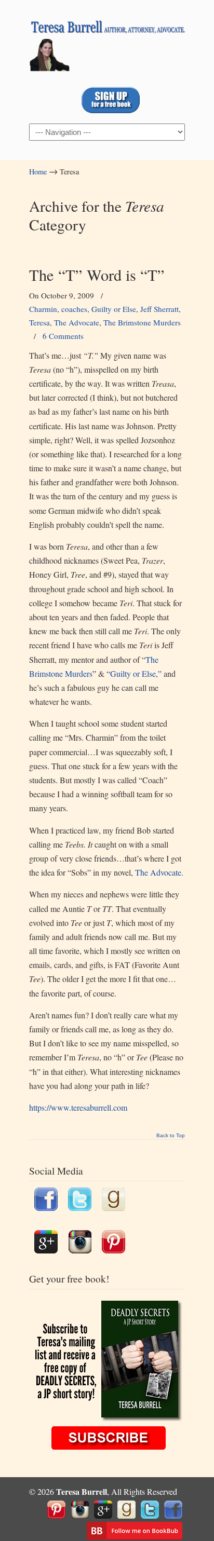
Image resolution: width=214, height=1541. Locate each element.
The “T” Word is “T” (97, 274)
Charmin (43, 309)
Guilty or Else (113, 309)
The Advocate (76, 322)
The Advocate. (159, 872)
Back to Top (170, 1135)
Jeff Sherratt (159, 309)
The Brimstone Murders (142, 322)
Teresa (39, 322)
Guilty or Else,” (137, 673)
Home (38, 171)
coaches (74, 309)
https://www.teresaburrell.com (78, 1107)
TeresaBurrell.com (107, 42)
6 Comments (63, 336)
